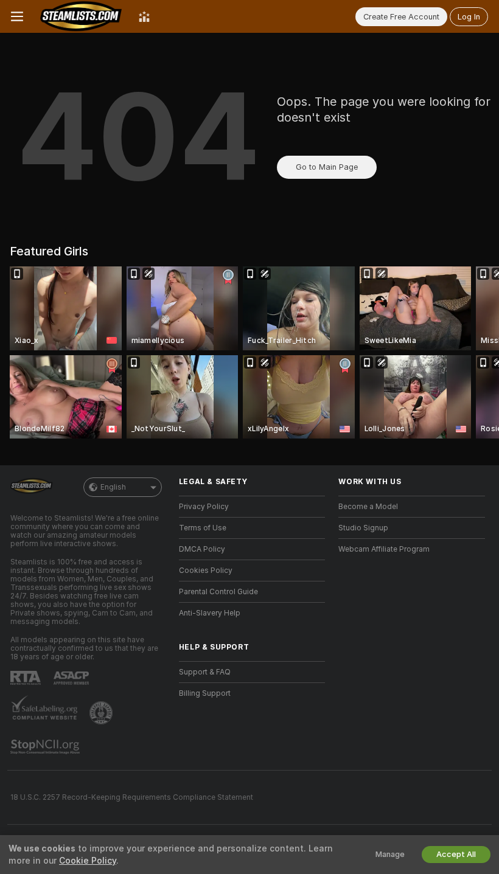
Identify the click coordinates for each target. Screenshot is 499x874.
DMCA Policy (202, 549)
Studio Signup (363, 528)
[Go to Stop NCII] (46, 747)
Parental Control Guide (218, 592)
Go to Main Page (327, 167)
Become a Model (368, 506)
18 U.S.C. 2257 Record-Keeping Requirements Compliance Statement (131, 797)
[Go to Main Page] (81, 16)
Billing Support (205, 693)
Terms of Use (202, 528)
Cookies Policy (205, 570)
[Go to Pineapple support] (102, 712)
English (113, 487)
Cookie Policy (87, 860)
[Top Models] (144, 16)
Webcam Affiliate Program (384, 549)
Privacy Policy (204, 506)
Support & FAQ (205, 672)
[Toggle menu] (17, 16)
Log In (469, 16)
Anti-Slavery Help (209, 613)
